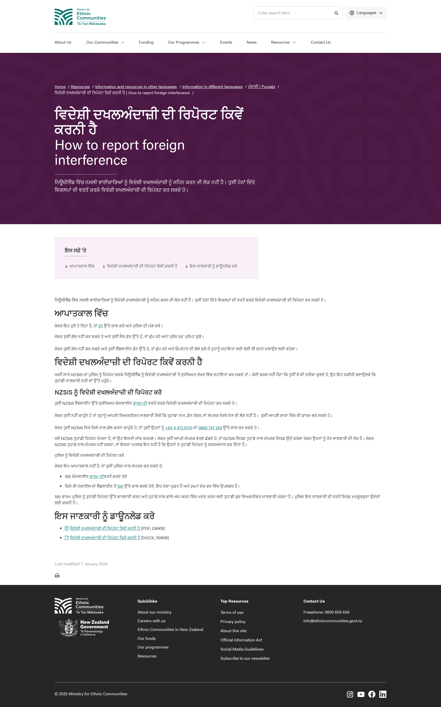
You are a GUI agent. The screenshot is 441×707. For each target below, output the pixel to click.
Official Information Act (241, 640)
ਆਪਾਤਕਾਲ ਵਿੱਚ (82, 266)
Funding (146, 42)
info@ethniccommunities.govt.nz (332, 621)
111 (100, 326)
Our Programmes (184, 42)
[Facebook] (371, 695)
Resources (281, 42)
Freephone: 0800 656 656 (326, 612)
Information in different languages (212, 86)
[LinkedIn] (382, 695)
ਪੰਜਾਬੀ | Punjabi (261, 86)
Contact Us (321, 42)
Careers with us (152, 621)
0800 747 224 (210, 427)
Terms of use (231, 612)
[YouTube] (360, 695)
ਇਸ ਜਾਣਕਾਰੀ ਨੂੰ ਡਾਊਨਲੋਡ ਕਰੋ (213, 266)
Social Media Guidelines (242, 649)
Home (60, 86)
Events (226, 42)
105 (120, 486)
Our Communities (102, 42)
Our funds (147, 638)
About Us (63, 42)
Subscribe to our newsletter (245, 658)
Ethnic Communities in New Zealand (170, 629)
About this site (233, 630)
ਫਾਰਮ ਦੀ (140, 403)
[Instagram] (349, 695)
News (252, 42)
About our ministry (155, 612)
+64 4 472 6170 (178, 427)
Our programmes (153, 647)
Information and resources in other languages (136, 86)
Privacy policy (233, 621)
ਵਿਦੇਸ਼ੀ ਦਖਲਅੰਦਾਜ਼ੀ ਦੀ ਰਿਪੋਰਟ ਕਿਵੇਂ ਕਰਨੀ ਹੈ (142, 266)
